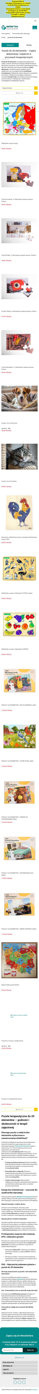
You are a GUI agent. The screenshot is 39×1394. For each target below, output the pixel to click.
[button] (19, 1362)
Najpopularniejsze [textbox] (7, 88)
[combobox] (19, 88)
